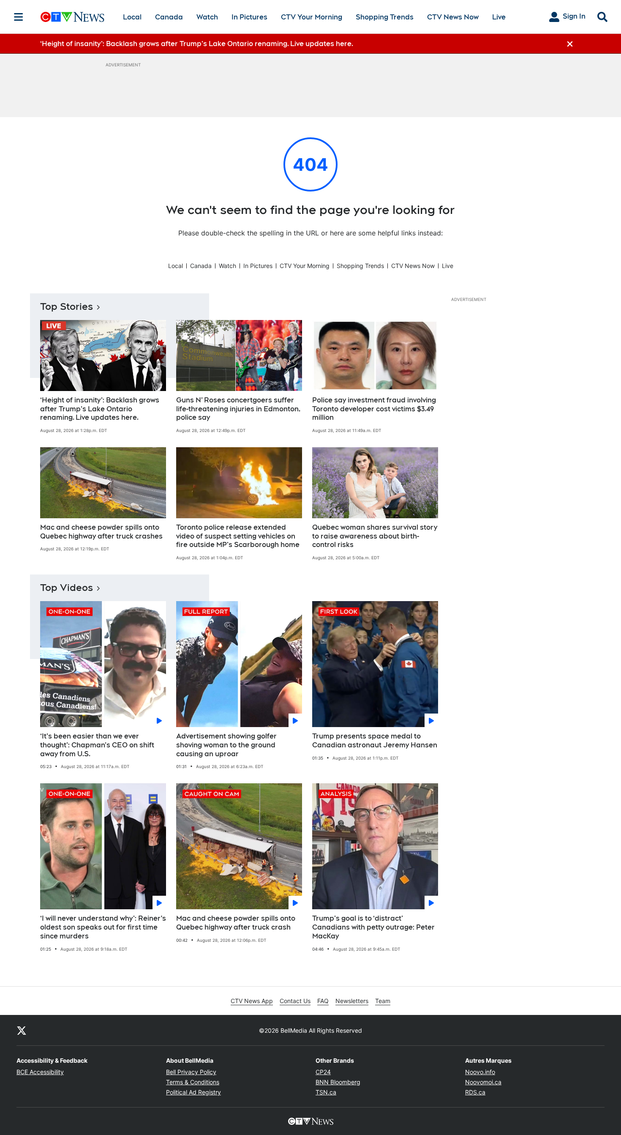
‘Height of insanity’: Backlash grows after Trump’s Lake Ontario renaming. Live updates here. (99, 409)
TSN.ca (326, 1092)
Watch (207, 17)
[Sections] (18, 16)
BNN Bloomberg (338, 1082)
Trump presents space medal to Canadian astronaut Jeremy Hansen (374, 740)
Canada (169, 17)
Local (132, 17)
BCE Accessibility (40, 1071)
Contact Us (295, 1000)
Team (382, 1000)
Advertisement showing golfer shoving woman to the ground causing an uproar (226, 745)
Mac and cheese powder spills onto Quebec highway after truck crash (235, 922)
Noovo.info (480, 1071)
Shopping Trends (385, 17)
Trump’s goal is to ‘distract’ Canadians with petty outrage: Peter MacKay (373, 927)
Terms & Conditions (192, 1082)
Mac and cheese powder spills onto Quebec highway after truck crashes (101, 531)
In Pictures (249, 17)
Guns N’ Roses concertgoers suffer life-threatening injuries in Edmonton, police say (238, 409)
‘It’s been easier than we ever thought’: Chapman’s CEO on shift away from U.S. (97, 745)
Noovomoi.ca (483, 1082)
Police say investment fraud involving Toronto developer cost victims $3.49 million (374, 409)
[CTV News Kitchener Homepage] (72, 17)
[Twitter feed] (21, 1030)
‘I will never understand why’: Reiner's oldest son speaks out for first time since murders (103, 927)
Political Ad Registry (193, 1092)
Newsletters (351, 1000)
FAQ (323, 1000)
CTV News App (252, 1000)
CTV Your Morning (311, 17)
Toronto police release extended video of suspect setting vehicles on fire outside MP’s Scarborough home (238, 536)
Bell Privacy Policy (191, 1071)
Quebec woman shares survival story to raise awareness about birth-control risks (374, 536)
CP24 (323, 1071)
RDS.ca (475, 1092)
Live (499, 17)
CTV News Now (453, 17)
